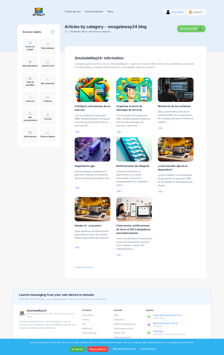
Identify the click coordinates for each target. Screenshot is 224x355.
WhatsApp (158, 331)
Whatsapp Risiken (122, 337)
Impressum (119, 319)
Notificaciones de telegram (132, 165)
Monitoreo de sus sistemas (174, 106)
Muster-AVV (119, 333)
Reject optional (98, 349)
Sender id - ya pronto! (88, 225)
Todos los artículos (84, 267)
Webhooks (87, 328)
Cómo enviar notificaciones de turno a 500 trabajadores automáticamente (133, 229)
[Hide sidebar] (52, 32)
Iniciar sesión (177, 12)
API (83, 324)
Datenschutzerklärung (124, 324)
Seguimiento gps (85, 165)
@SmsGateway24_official (165, 323)
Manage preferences (124, 349)
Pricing (85, 319)
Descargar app (89, 333)
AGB (116, 315)
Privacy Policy (147, 349)
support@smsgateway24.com (167, 315)
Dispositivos (88, 315)
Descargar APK (189, 28)
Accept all (77, 349)
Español (197, 12)
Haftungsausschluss (123, 328)
